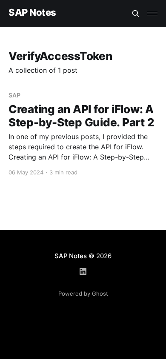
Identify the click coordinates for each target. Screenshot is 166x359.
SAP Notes (32, 12)
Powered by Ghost (83, 293)
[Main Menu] (152, 13)
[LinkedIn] (83, 271)
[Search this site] (136, 13)
